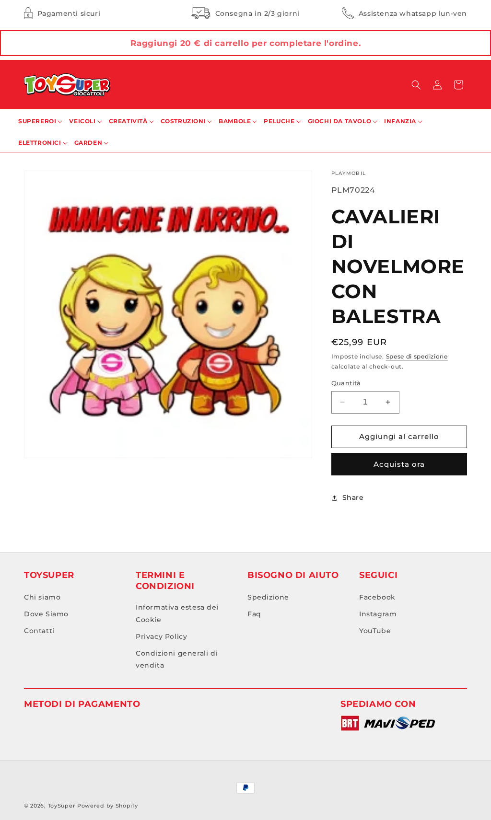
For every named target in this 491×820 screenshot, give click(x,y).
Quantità (346, 383)
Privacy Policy (161, 636)
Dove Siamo (46, 614)
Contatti (39, 630)
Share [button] (353, 497)
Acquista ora (399, 464)
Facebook (377, 597)
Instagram (378, 614)
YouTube (375, 630)
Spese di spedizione (417, 356)
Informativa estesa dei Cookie (177, 613)
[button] (416, 84)
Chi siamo (42, 597)
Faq (254, 614)
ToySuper (62, 805)
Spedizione (268, 597)
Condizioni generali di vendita (177, 659)
